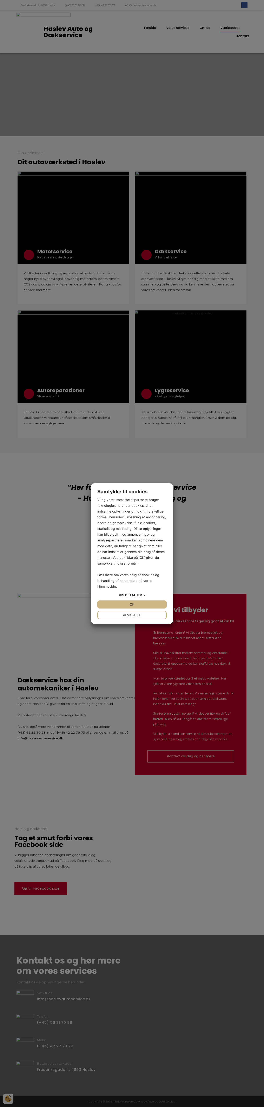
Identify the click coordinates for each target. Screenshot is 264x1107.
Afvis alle (132, 615)
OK (132, 604)
